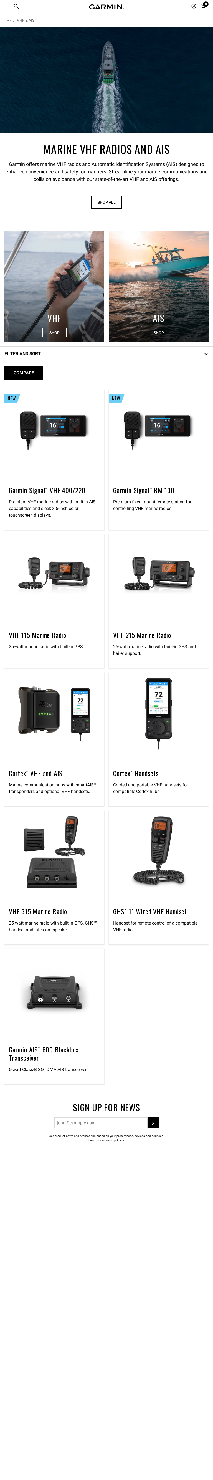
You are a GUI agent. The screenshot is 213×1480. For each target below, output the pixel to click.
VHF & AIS (25, 20)
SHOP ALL (107, 202)
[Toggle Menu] (3, 5)
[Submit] (153, 1122)
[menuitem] (16, 7)
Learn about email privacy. (106, 1140)
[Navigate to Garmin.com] (106, 7)
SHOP (54, 332)
